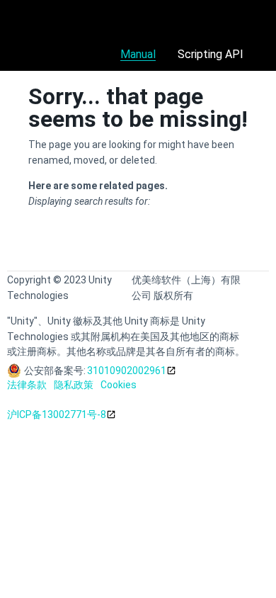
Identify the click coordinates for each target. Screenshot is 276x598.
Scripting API (210, 54)
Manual (138, 54)
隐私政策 (73, 384)
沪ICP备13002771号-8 (56, 414)
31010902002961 (126, 370)
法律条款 (27, 384)
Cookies (118, 384)
